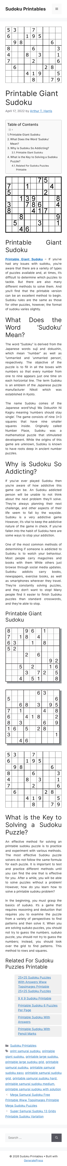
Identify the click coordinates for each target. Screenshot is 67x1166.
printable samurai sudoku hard (35, 1078)
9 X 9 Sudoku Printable (34, 998)
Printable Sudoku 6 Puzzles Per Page (38, 1008)
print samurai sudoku (25, 1051)
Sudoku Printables (25, 9)
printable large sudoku (42, 1056)
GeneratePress (33, 1160)
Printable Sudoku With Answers (34, 1019)
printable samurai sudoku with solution (33, 1089)
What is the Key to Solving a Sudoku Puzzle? (34, 159)
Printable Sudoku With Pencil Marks (34, 1031)
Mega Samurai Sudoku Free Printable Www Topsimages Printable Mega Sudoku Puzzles (32, 1100)
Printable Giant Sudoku (25, 134)
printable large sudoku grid (24, 1062)
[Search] (56, 1138)
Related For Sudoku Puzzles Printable (32, 167)
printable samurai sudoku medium (29, 1084)
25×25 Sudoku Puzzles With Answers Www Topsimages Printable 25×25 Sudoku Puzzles (34, 984)
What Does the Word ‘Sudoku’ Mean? (29, 141)
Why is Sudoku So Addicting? (29, 148)
